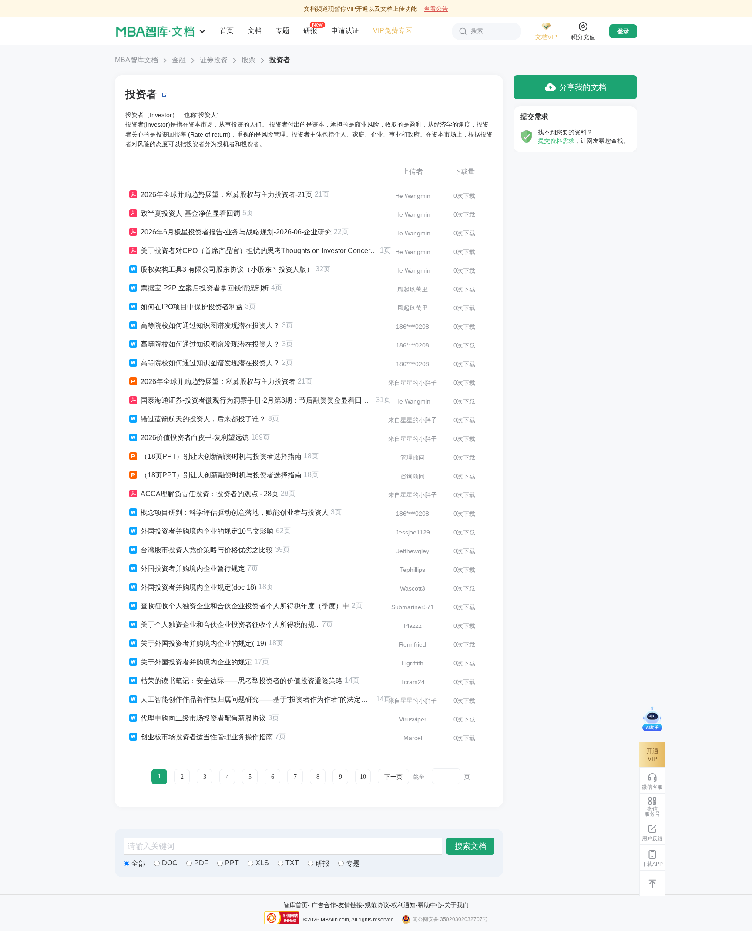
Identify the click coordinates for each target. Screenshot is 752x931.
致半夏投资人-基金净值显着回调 (190, 213)
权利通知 (403, 904)
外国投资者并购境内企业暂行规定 (193, 568)
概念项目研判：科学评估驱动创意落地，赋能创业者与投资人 (235, 512)
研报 (310, 30)
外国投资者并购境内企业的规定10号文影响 (207, 531)
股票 (248, 59)
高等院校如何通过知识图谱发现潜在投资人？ (210, 325)
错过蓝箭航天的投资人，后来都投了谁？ (203, 419)
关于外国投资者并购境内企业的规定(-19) (203, 643)
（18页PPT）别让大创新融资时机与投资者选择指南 (221, 456)
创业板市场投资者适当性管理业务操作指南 (207, 737)
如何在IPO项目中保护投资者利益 (192, 306)
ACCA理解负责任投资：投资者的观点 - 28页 (210, 493)
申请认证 (345, 30)
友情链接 (350, 904)
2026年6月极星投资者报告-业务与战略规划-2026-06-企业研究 (236, 232)
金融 (179, 59)
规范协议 (377, 904)
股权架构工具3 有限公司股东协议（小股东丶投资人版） (227, 269)
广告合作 (324, 904)
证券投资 (214, 59)
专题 (282, 30)
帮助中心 (430, 904)
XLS (262, 863)
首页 (227, 30)
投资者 (279, 59)
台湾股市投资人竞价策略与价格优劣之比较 (207, 550)
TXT (292, 863)
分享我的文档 (582, 87)
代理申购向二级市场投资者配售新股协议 (203, 718)
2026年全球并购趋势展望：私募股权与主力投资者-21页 (226, 194)
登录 (623, 31)
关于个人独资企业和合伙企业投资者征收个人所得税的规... (230, 624)
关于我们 (456, 904)
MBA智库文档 (136, 59)
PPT (232, 863)
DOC (170, 863)
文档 (255, 30)
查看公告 (436, 8)
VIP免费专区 (392, 30)
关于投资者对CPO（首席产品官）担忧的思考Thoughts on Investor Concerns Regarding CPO (259, 250)
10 (363, 777)
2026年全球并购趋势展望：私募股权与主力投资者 (218, 381)
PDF (201, 863)
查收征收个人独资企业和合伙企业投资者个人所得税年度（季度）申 (245, 606)
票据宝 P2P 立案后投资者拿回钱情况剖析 (205, 288)
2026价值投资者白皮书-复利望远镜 (195, 437)
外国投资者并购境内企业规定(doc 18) (198, 587)
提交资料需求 (556, 140)
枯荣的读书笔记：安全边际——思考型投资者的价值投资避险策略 (241, 680)
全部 (138, 863)
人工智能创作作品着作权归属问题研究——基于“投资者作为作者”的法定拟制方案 (257, 699)
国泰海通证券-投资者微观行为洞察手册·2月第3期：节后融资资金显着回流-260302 (257, 400)
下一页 (393, 777)
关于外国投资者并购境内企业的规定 (196, 662)
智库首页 (295, 904)
